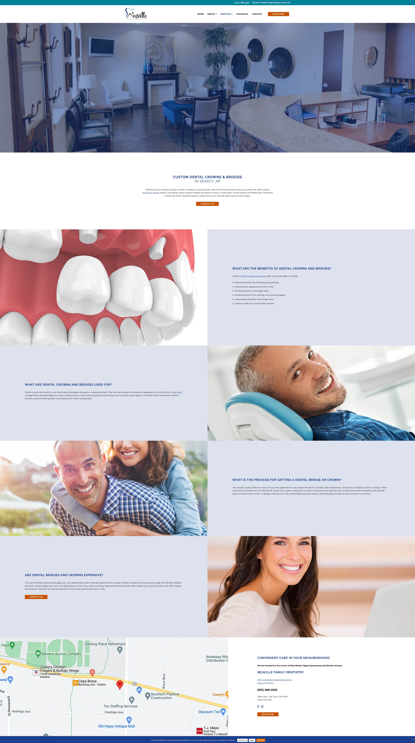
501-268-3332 (242, 2)
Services (225, 14)
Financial (242, 14)
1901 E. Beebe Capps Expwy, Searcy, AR (272, 2)
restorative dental (150, 193)
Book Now (278, 14)
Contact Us (207, 204)
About (211, 14)
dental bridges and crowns (254, 276)
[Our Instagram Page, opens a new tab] (263, 707)
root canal (177, 392)
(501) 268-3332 (267, 689)
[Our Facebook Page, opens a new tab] (258, 707)
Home (200, 14)
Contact (257, 14)
